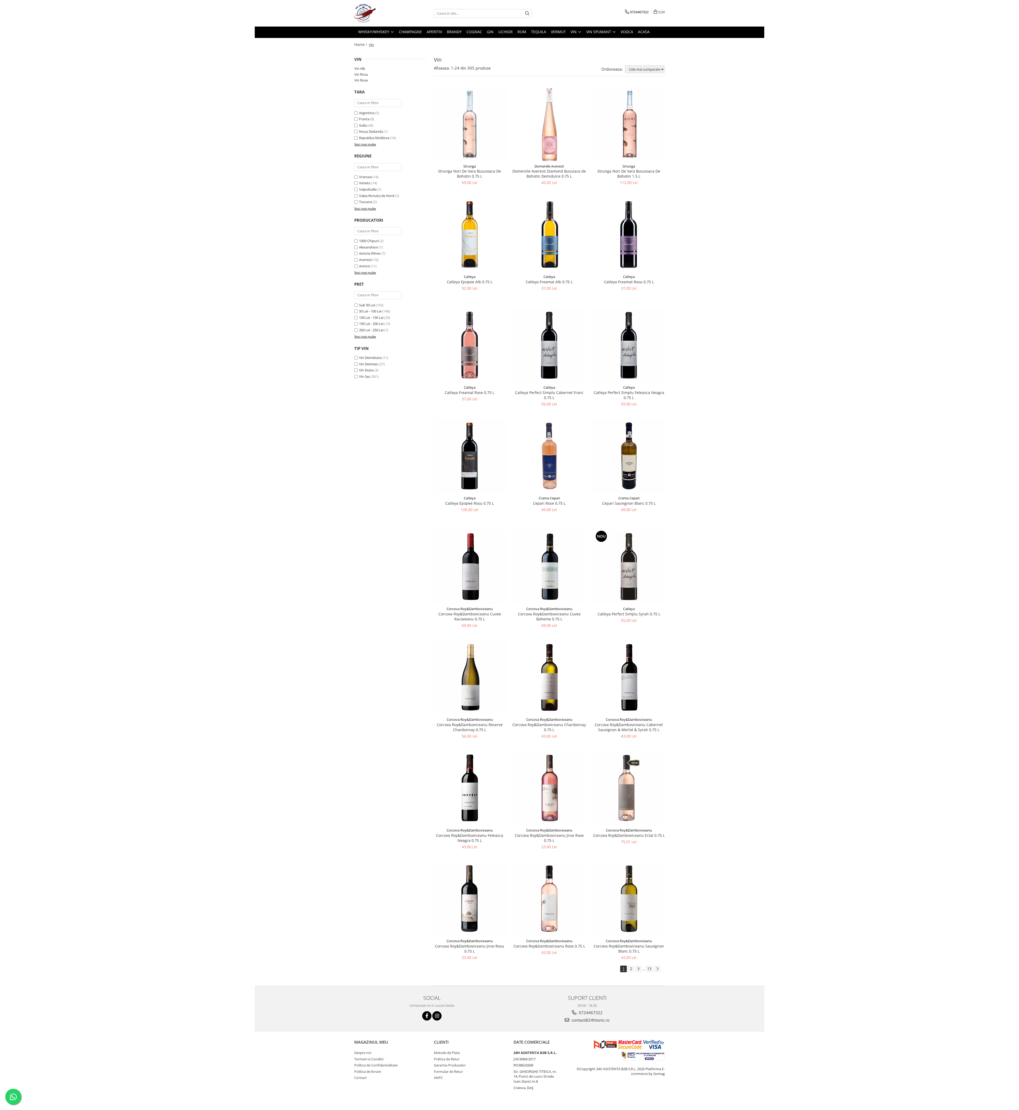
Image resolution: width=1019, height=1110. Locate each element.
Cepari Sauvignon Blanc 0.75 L (629, 503)
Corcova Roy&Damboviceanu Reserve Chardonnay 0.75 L (470, 727)
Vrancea (365, 176)
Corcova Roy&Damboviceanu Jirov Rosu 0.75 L (469, 949)
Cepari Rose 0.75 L (549, 503)
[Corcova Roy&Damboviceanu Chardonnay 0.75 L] (549, 677)
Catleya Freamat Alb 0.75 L (549, 281)
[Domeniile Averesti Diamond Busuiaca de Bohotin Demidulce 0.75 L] (549, 124)
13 (649, 968)
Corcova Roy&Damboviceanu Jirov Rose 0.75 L (549, 838)
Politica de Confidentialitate (376, 1065)
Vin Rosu (361, 74)
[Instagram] (437, 1016)
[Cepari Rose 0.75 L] (549, 456)
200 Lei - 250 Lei (371, 330)
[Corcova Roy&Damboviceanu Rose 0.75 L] (549, 899)
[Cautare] (527, 13)
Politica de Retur (447, 1059)
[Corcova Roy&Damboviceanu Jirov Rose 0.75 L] (549, 788)
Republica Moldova (374, 137)
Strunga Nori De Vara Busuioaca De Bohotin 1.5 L (628, 174)
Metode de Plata (447, 1052)
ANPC (438, 1077)
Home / (361, 44)
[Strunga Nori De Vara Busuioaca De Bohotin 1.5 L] (629, 124)
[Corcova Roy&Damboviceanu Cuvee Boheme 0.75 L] (549, 566)
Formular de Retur (448, 1071)
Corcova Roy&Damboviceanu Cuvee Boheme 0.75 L (549, 616)
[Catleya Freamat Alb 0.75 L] (549, 235)
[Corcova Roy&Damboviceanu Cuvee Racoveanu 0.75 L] (470, 566)
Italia (363, 125)
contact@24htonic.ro (590, 1020)
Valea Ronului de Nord (376, 195)
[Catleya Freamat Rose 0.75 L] (470, 345)
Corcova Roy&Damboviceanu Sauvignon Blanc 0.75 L (629, 949)
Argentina (366, 112)
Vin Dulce (366, 370)
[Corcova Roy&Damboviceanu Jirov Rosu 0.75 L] (470, 899)
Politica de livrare (367, 1071)
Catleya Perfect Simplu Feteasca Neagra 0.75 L (629, 395)
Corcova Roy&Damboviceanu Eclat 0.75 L (629, 835)
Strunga (469, 166)
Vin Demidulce (370, 357)
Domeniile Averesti (549, 166)
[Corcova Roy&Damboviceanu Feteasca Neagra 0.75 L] (470, 788)
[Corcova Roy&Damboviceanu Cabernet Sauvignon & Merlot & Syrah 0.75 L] (629, 677)
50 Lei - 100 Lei (370, 311)
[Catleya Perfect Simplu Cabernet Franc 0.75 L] (549, 345)
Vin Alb (359, 68)
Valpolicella (368, 189)
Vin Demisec (368, 364)
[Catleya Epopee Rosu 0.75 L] (470, 456)
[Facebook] (426, 1016)
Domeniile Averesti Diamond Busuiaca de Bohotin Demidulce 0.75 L (549, 174)
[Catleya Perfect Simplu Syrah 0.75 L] (629, 566)
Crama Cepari (549, 498)
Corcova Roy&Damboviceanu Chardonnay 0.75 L (549, 727)
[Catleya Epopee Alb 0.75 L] (470, 235)
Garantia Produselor (450, 1065)
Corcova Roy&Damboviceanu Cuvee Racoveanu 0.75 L (469, 616)
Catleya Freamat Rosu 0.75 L (629, 281)
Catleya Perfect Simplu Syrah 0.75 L (629, 613)
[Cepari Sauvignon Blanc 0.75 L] (629, 456)
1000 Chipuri (369, 240)
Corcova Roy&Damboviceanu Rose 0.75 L (549, 946)
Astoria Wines (370, 253)
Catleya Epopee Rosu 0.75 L (469, 503)
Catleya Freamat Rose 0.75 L (469, 392)
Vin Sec (364, 376)
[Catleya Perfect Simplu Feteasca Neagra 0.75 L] (629, 345)
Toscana (365, 201)
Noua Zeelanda (371, 131)
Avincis (364, 266)
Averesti (365, 259)
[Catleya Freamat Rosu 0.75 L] (629, 235)
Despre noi (362, 1052)
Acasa (644, 31)
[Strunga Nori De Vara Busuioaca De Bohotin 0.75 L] (470, 124)
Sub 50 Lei (367, 305)
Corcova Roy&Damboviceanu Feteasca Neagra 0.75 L (469, 838)
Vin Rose (361, 80)
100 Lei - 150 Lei (371, 317)
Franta (364, 119)
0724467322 (590, 1012)
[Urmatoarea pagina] (657, 969)
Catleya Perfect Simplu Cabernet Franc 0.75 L (549, 395)
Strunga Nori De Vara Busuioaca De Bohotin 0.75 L (469, 174)
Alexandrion (368, 247)
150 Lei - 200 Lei (371, 323)
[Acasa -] (380, 13)
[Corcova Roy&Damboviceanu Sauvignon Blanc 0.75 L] (629, 899)
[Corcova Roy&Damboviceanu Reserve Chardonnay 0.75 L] (470, 677)
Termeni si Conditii (368, 1059)
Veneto (364, 183)
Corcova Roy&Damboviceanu (470, 608)
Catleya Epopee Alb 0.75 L (470, 281)
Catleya (470, 276)
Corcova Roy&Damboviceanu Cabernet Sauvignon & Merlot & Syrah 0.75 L (629, 727)
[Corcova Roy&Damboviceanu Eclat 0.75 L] (629, 788)
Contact (360, 1077)
